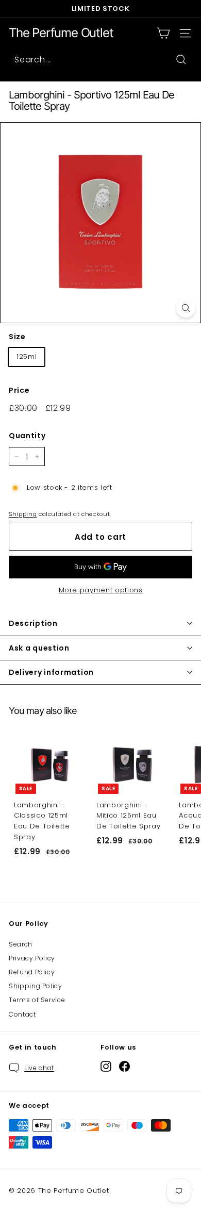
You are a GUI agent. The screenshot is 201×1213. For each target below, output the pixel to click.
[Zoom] (185, 308)
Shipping (23, 514)
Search (20, 944)
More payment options (101, 590)
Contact (22, 1014)
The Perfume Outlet (61, 33)
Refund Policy (32, 972)
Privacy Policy (32, 958)
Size (17, 336)
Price (19, 390)
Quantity (27, 435)
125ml (26, 356)
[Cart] (163, 33)
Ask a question (39, 648)
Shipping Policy (35, 986)
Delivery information (51, 672)
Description (33, 623)
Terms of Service (37, 999)
